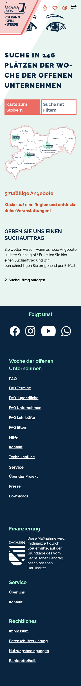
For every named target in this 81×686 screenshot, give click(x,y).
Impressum (19, 631)
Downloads (18, 496)
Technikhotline (22, 457)
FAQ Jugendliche (23, 398)
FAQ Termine (20, 388)
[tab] (22, 106)
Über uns (17, 592)
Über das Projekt (23, 476)
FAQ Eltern (18, 427)
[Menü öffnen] (74, 8)
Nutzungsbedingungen (29, 651)
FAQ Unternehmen (25, 408)
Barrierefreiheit (22, 661)
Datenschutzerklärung (28, 641)
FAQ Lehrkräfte (22, 418)
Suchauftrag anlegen (27, 280)
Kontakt (15, 447)
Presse (15, 486)
